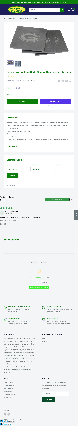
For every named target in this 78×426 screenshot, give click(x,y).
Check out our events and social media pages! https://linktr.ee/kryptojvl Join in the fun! (39, 2)
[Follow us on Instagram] (8, 414)
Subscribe (48, 399)
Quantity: (10, 94)
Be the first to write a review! (39, 287)
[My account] (69, 10)
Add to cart (22, 101)
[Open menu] (5, 9)
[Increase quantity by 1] (26, 94)
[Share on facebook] (1, 224)
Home (5, 18)
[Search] (62, 10)
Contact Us (7, 398)
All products (12, 18)
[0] (72, 9)
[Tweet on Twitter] (66, 80)
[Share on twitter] (5, 224)
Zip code (59, 165)
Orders (44, 338)
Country (9, 165)
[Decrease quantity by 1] (16, 94)
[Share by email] (70, 80)
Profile (44, 341)
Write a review (57, 199)
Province (35, 165)
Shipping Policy (9, 385)
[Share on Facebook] (59, 80)
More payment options (55, 106)
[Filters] (71, 199)
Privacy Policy (8, 382)
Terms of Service (9, 394)
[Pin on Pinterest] (62, 80)
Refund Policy (10, 185)
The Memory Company (14, 81)
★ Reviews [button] (76, 214)
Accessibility (8, 391)
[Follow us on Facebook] (5, 414)
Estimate (13, 176)
